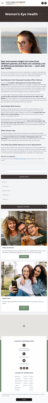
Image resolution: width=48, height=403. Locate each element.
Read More (24, 256)
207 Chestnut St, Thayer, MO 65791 (24, 349)
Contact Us (5, 199)
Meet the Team (6, 190)
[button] (2, 3)
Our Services (5, 186)
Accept (24, 399)
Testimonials (5, 195)
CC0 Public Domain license (19, 158)
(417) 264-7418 (24, 357)
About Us (4, 182)
